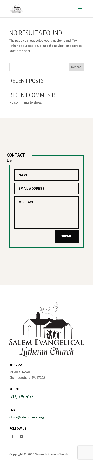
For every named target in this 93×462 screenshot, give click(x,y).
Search (76, 67)
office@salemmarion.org (26, 417)
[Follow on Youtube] (21, 436)
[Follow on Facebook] (12, 436)
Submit (67, 236)
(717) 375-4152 (21, 396)
